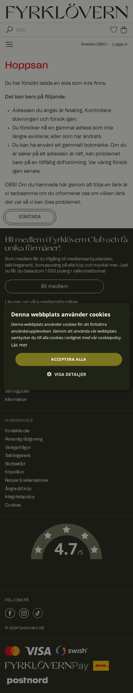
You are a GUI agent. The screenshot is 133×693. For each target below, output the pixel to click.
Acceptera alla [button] (68, 359)
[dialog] (66, 346)
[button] (66, 373)
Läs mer (19, 344)
